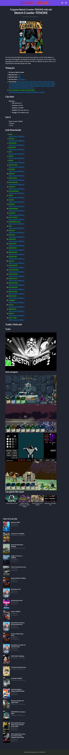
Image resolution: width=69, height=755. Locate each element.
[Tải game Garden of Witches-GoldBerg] (6, 582)
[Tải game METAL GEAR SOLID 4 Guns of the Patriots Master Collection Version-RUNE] (6, 738)
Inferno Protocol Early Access (18, 567)
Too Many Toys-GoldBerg (17, 533)
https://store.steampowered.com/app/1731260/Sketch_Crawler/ (27, 92)
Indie (19, 79)
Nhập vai (23, 79)
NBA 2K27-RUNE (15, 522)
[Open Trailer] (31, 351)
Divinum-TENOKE (15, 611)
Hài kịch (52, 82)
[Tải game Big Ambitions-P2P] (6, 593)
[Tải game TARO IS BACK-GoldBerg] (6, 660)
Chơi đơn (43, 86)
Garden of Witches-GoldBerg (18, 578)
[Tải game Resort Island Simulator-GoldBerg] (6, 548)
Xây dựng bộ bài (16, 84)
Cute (10, 84)
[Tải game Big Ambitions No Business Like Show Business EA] (6, 626)
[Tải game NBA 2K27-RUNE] (6, 526)
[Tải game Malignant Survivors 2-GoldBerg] (6, 559)
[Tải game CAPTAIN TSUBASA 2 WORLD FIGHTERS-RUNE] (6, 693)
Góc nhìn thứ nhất (44, 84)
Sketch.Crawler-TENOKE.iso (16, 136)
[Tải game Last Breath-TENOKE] (6, 682)
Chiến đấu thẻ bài (22, 82)
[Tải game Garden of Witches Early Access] (6, 637)
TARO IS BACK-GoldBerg (17, 656)
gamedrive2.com (35, 752)
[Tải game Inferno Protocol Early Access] (6, 571)
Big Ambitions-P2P (16, 589)
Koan (19, 74)
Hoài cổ (31, 86)
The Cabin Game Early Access (18, 667)
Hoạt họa (35, 82)
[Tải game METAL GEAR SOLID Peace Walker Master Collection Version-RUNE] (6, 726)
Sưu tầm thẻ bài (16, 88)
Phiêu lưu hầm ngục (27, 84)
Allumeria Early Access (17, 600)
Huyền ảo (36, 84)
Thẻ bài (30, 82)
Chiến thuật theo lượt (28, 88)
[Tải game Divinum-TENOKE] (6, 615)
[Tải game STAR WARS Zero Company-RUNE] (6, 715)
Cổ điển (13, 86)
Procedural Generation (22, 86)
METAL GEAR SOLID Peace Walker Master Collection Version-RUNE (18, 724)
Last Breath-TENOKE (16, 678)
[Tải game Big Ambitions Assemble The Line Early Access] (6, 649)
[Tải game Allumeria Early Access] (6, 604)
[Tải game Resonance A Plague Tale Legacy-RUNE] (6, 704)
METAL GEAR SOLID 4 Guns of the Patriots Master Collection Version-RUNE (18, 735)
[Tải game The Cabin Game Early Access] (6, 671)
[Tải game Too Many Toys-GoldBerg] (6, 537)
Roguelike (37, 86)
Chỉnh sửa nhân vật (43, 82)
